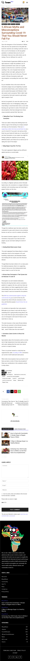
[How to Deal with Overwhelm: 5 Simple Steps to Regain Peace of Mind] (6, 435)
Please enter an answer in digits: (9, 499)
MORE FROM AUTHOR (20, 429)
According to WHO (17, 352)
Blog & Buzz (8, 6)
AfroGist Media (8, 370)
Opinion (17, 24)
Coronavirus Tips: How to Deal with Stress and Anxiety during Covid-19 (8, 403)
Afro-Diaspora (9, 374)
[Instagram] (13, 657)
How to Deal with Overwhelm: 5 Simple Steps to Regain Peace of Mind (19, 435)
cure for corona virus (7, 380)
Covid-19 (14, 378)
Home (3, 6)
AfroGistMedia (15, 421)
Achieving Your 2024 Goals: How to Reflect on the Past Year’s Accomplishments (18, 450)
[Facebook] (8, 391)
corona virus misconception (13, 376)
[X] (12, 391)
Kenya (14, 380)
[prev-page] (3, 457)
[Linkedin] (16, 657)
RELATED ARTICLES (8, 429)
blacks (3, 376)
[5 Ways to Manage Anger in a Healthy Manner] (6, 443)
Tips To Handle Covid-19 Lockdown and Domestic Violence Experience (21, 403)
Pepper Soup (5, 382)
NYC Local (13, 24)
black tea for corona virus (20, 374)
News (9, 24)
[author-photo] (15, 418)
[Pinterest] (15, 391)
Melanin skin (20, 380)
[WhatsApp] (19, 391)
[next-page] (5, 457)
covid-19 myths (21, 378)
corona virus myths (6, 378)
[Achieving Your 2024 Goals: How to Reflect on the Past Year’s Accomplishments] (6, 451)
